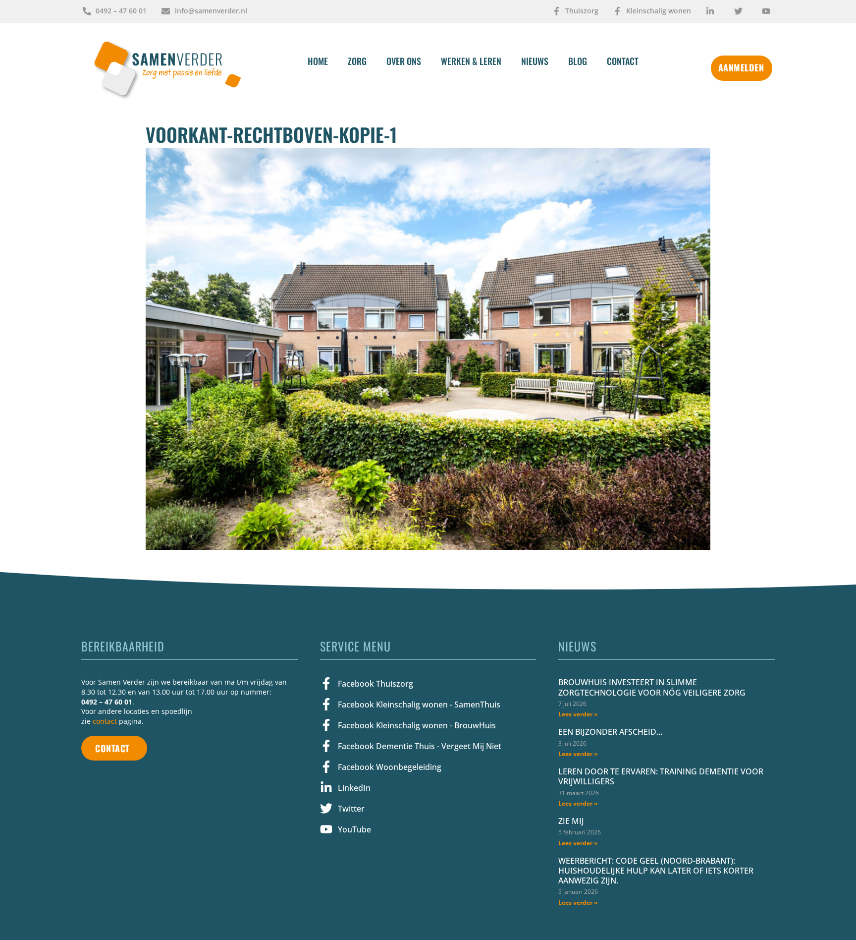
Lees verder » (577, 714)
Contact (623, 61)
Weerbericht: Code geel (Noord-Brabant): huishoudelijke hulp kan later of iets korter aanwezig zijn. (655, 870)
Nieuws (534, 61)
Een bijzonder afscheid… (610, 731)
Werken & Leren (471, 61)
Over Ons (403, 61)
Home (318, 61)
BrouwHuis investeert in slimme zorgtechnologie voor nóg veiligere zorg (652, 687)
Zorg (357, 61)
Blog (577, 61)
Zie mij (571, 821)
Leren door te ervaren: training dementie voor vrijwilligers (660, 776)
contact (105, 721)
